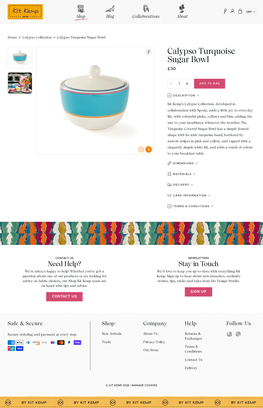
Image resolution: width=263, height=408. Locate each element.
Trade (106, 342)
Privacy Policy (154, 342)
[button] (240, 11)
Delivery (191, 368)
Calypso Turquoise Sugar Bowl (81, 37)
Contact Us (64, 296)
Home (12, 37)
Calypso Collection (37, 37)
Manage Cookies (144, 385)
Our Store (151, 350)
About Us (150, 334)
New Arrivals (111, 334)
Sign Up (198, 291)
